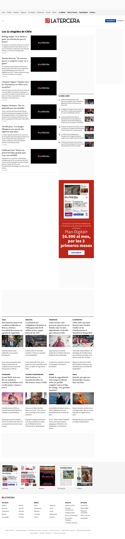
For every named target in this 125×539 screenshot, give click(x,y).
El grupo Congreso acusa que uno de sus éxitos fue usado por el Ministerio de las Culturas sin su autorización (72, 128)
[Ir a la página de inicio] (62, 20)
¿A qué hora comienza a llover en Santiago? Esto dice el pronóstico (59, 364)
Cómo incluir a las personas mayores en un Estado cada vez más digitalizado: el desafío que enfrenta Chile (59, 328)
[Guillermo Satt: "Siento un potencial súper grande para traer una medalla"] (44, 156)
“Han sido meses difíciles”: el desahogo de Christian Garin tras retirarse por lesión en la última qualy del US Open (82, 354)
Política (9, 12)
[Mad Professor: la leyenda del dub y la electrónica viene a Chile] (36, 398)
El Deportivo (40, 12)
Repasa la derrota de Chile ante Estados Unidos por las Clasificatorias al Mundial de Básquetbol (82, 365)
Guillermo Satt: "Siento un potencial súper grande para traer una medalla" (14, 152)
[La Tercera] (10, 486)
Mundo (48, 12)
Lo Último (62, 12)
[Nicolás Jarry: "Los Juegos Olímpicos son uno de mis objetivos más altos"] (44, 132)
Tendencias (53, 320)
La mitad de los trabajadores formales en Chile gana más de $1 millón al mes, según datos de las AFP (72, 136)
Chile (4, 320)
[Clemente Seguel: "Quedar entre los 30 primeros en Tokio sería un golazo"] (44, 88)
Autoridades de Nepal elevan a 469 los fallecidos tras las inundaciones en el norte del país (59, 411)
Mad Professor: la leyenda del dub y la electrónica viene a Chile (36, 380)
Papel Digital (83, 12)
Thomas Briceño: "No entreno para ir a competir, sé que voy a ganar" (15, 61)
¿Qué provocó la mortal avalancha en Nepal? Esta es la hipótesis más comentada (59, 353)
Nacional (16, 12)
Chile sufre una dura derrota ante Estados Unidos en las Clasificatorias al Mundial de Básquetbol (82, 328)
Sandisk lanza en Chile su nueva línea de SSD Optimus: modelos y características (12, 410)
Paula (75, 374)
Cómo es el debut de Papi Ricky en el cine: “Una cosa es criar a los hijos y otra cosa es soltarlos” (35, 411)
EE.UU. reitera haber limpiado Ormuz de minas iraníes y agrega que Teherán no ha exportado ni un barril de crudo (59, 423)
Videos (54, 12)
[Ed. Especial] (66, 486)
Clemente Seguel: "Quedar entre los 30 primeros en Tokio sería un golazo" (15, 84)
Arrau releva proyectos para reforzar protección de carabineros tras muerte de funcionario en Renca (11, 365)
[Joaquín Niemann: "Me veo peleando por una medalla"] (44, 111)
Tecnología (31, 12)
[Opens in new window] (47, 486)
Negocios (23, 12)
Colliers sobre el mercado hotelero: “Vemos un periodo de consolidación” (35, 353)
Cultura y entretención (34, 374)
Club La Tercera (72, 12)
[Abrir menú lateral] (3, 20)
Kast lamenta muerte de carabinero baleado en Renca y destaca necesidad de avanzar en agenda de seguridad (12, 328)
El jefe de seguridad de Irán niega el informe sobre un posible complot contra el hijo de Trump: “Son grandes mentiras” (59, 384)
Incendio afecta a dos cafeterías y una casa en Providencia (10, 353)
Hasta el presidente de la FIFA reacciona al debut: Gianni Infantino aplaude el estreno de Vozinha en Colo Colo (72, 102)
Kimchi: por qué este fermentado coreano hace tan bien (81, 380)
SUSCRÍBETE (76, 252)
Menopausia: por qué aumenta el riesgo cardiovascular (83, 420)
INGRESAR (120, 20)
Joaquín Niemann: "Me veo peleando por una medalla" (13, 107)
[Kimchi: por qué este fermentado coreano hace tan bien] (83, 398)
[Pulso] (28, 486)
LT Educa (92, 12)
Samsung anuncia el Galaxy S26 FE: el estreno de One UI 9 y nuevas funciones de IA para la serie (12, 422)
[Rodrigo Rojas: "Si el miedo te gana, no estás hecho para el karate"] (44, 42)
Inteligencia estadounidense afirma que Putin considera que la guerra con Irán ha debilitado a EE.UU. (72, 111)
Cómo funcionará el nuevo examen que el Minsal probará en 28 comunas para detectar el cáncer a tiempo (72, 144)
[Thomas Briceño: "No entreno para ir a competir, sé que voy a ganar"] (44, 64)
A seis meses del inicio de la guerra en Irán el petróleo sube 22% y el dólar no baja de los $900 (36, 365)
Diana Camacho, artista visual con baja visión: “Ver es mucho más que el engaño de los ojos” (83, 411)
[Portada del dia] (76, 218)
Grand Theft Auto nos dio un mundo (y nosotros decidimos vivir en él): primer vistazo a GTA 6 (12, 383)
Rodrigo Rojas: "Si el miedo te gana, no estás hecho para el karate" (14, 39)
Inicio (3, 12)
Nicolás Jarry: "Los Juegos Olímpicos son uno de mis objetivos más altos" (13, 129)
